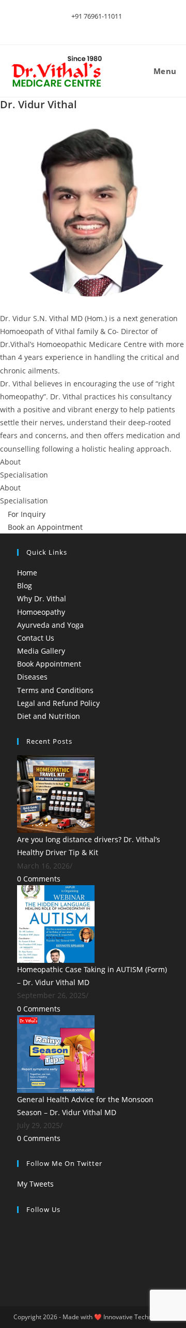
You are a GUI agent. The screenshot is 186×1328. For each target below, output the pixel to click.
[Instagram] (20, 1256)
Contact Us (35, 638)
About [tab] (10, 462)
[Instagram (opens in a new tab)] (100, 27)
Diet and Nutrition (48, 716)
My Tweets (35, 1184)
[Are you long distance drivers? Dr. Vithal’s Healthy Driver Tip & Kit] (56, 793)
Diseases (32, 677)
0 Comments (38, 879)
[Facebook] (20, 1243)
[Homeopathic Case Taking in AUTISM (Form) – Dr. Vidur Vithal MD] (56, 923)
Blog (24, 585)
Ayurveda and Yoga (50, 625)
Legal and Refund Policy (58, 703)
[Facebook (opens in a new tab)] (89, 27)
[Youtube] (20, 1269)
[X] (20, 1230)
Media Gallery (41, 651)
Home (27, 573)
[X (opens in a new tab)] (77, 27)
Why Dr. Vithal (41, 598)
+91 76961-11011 (96, 16)
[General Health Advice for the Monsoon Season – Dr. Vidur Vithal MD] (56, 1053)
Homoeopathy (41, 612)
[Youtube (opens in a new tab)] (110, 27)
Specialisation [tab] (24, 475)
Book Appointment (49, 664)
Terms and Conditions (55, 690)
